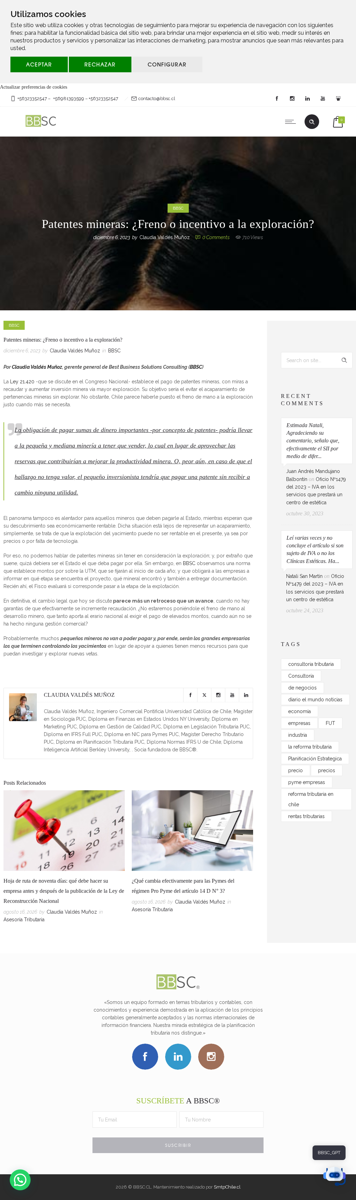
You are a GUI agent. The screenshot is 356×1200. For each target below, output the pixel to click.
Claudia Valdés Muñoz (164, 237)
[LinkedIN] (307, 98)
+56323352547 (32, 98)
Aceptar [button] (39, 64)
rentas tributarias (306, 816)
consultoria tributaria (311, 664)
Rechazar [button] (100, 64)
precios (326, 770)
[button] (20, 1179)
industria (297, 735)
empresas (299, 723)
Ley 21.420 (22, 381)
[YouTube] (322, 98)
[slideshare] (338, 98)
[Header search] (311, 122)
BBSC (196, 367)
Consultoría (301, 676)
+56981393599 (68, 98)
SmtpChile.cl (227, 1187)
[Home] (41, 127)
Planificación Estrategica (315, 758)
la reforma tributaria (310, 747)
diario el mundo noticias (315, 699)
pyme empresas (306, 782)
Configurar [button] (167, 64)
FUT (330, 723)
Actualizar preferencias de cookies (33, 87)
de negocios (302, 688)
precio (295, 770)
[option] (64, 858)
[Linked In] (246, 695)
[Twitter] (204, 695)
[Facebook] (276, 98)
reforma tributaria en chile (310, 799)
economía (299, 711)
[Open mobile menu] (292, 122)
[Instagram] (292, 98)
